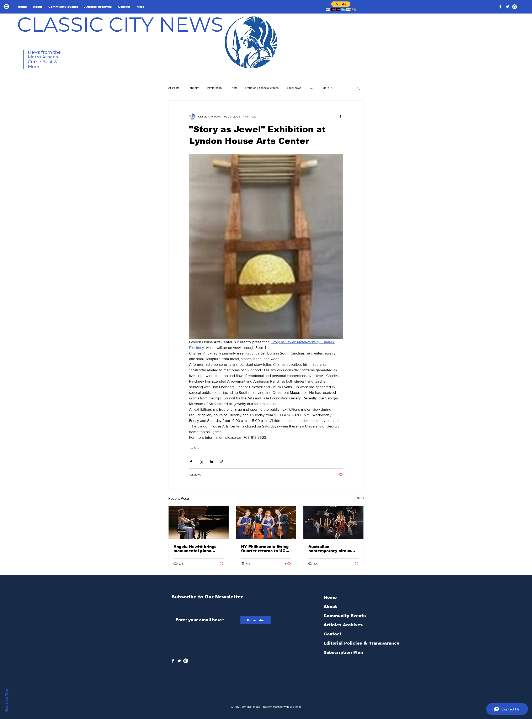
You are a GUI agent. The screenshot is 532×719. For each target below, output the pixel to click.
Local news (294, 87)
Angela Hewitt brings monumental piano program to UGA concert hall (198, 549)
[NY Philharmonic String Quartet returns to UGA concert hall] (266, 522)
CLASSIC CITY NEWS (120, 24)
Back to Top (7, 700)
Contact (332, 634)
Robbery (193, 87)
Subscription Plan (343, 652)
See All (359, 497)
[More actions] (340, 116)
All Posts (173, 87)
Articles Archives (343, 625)
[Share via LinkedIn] (211, 462)
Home (330, 597)
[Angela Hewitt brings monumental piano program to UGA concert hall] (199, 522)
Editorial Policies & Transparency (361, 643)
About (330, 606)
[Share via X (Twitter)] (201, 462)
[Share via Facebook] (191, 462)
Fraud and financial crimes (262, 87)
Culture (194, 447)
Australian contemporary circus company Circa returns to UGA (331, 549)
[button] (341, 6)
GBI (312, 87)
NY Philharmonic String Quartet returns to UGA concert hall (265, 549)
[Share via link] (222, 462)
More (326, 87)
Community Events (345, 615)
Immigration (214, 87)
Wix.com (295, 706)
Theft (233, 87)
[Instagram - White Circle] (514, 6)
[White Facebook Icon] (172, 660)
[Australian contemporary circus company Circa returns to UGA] (333, 522)
